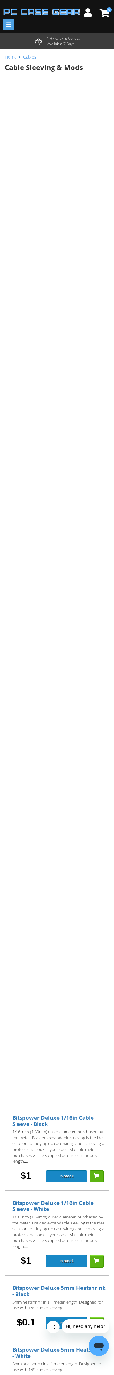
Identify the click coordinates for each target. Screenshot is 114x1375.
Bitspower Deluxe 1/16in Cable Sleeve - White (53, 1206)
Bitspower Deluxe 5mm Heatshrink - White (59, 1353)
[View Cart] (104, 13)
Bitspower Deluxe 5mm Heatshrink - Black (59, 1291)
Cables (29, 57)
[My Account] (90, 11)
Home (11, 57)
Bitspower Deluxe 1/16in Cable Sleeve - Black (53, 1121)
